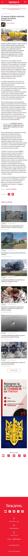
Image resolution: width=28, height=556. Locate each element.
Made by (9, 539)
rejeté (11, 93)
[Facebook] (9, 194)
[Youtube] (4, 456)
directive (3, 73)
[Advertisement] (14, 471)
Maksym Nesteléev (6, 366)
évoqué (24, 109)
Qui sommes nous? (14, 545)
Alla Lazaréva (5, 229)
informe (3, 155)
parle (2, 104)
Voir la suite (14, 370)
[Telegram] (20, 456)
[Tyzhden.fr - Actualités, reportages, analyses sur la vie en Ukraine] (14, 2)
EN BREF (3, 223)
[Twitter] (13, 194)
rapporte (17, 69)
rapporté (18, 118)
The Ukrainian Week (6, 256)
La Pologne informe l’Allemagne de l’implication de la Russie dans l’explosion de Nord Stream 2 (13, 126)
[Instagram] (25, 456)
